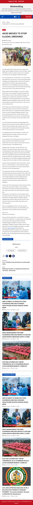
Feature (5, 297)
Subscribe (28, 16)
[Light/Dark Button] (15, 17)
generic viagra (11, 228)
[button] (2, 16)
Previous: (16, 262)
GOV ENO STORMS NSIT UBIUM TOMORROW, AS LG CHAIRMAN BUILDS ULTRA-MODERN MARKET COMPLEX (15, 364)
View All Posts (21, 250)
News (4, 29)
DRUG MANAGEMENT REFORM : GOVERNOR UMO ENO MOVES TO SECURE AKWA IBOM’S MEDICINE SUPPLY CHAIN (16, 335)
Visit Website (11, 250)
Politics (14, 297)
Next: (15, 268)
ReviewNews (25, 501)
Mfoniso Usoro (7, 40)
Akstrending (16, 6)
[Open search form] (18, 16)
